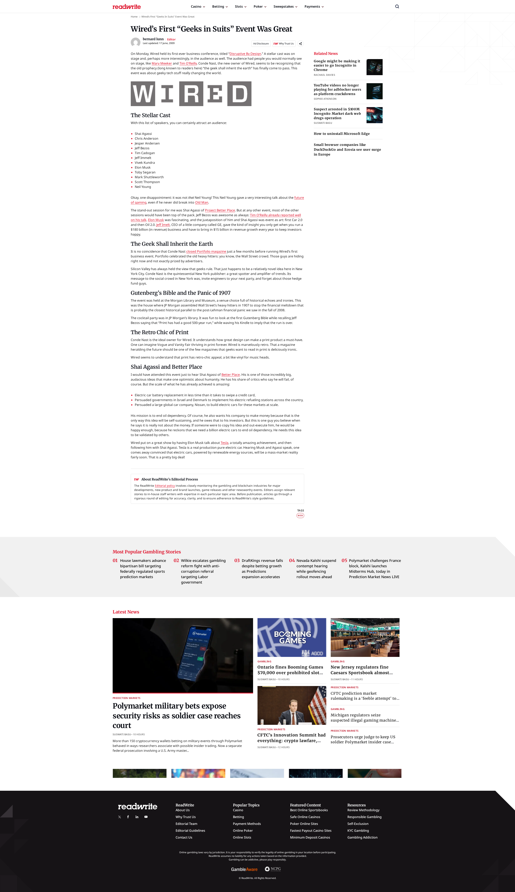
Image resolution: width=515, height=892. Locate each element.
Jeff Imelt (163, 224)
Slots (239, 6)
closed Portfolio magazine (206, 251)
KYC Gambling (358, 830)
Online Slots (242, 837)
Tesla (224, 442)
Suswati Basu (122, 734)
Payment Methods (247, 823)
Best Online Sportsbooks (309, 810)
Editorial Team (186, 823)
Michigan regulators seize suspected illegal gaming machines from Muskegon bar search (364, 720)
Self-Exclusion (358, 823)
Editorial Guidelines (190, 830)
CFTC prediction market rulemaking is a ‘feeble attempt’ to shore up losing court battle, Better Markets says (364, 701)
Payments (312, 6)
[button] (397, 6)
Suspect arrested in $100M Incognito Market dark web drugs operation (337, 113)
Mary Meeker (162, 63)
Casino (196, 6)
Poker (258, 6)
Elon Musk (156, 220)
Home (134, 16)
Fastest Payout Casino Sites (311, 830)
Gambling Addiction (362, 837)
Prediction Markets (126, 698)
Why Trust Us (186, 817)
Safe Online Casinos (305, 817)
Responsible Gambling (364, 817)
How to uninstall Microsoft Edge (342, 134)
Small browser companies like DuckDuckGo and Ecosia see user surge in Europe (347, 149)
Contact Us (184, 837)
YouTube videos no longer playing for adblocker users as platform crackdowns (337, 89)
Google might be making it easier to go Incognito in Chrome (337, 65)
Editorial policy (165, 485)
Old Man (201, 202)
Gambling (264, 661)
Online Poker (243, 830)
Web (300, 515)
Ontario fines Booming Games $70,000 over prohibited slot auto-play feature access (290, 673)
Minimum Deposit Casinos (310, 837)
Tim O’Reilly (188, 63)
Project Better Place (220, 210)
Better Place (230, 374)
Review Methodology (363, 810)
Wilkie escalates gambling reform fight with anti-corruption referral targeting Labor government (203, 571)
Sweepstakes (284, 6)
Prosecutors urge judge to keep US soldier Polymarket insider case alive (363, 742)
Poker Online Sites (304, 823)
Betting (218, 6)
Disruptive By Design (245, 53)
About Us (183, 810)
